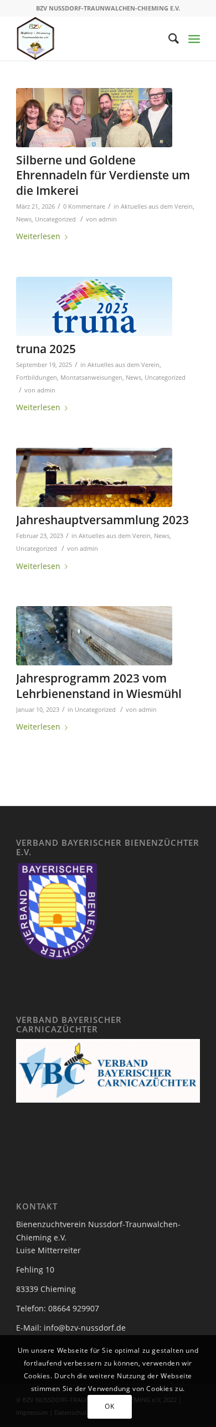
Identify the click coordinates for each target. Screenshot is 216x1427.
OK (109, 1406)
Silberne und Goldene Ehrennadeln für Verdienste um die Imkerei (103, 175)
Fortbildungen (36, 377)
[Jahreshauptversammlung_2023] (94, 477)
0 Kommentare (84, 206)
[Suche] (168, 38)
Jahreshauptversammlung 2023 (102, 520)
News (24, 219)
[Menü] (194, 38)
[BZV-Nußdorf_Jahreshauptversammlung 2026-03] (94, 117)
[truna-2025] (94, 306)
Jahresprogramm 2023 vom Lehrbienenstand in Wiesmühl (99, 685)
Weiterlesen (38, 236)
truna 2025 (46, 348)
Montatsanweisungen (91, 377)
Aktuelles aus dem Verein (157, 206)
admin (108, 219)
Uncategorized (55, 219)
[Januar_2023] (94, 635)
